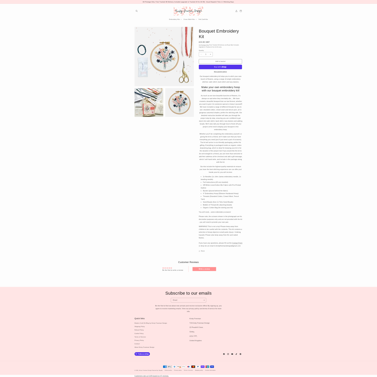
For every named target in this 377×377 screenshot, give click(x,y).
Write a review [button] (204, 269)
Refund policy (168, 370)
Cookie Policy (139, 333)
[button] (137, 11)
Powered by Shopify (157, 370)
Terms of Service (140, 337)
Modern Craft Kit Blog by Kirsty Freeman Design (151, 323)
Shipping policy (199, 370)
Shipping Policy (140, 326)
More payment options (220, 71)
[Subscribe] (204, 300)
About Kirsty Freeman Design (144, 347)
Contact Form (237, 243)
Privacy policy (178, 370)
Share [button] (203, 251)
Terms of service (188, 370)
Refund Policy (139, 330)
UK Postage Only (204, 45)
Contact (137, 344)
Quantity (201, 50)
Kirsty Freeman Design (145, 370)
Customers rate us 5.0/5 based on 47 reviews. (152, 376)
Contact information (210, 370)
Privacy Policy (139, 340)
